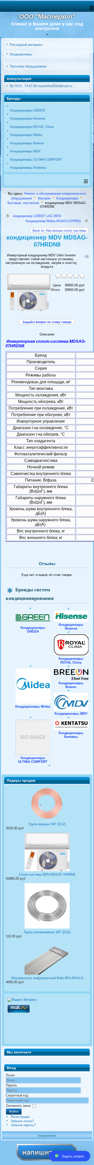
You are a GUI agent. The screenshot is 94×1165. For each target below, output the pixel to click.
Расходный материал (26, 45)
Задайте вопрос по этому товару (47, 322)
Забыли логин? (22, 1121)
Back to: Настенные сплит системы (59, 230)
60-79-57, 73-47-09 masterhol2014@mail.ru (41, 86)
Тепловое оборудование (28, 66)
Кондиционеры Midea (26, 135)
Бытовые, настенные (23, 203)
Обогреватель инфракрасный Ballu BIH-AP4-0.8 (47, 978)
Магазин (44, 198)
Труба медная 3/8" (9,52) (47, 824)
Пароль (11, 1085)
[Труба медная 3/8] (47, 820)
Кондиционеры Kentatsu (28, 167)
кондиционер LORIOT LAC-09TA (37, 216)
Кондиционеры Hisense (27, 118)
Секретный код (17, 1095)
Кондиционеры (21, 54)
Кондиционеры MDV (25, 151)
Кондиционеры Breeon (27, 143)
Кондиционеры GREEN (27, 110)
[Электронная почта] (86, 257)
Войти (13, 1111)
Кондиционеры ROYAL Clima (31, 127)
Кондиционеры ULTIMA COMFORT (36, 159)
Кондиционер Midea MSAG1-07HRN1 (53, 221)
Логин (10, 1075)
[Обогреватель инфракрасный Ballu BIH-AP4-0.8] (47, 974)
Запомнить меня (18, 1106)
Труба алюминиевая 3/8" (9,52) (47, 932)
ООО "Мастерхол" (47, 16)
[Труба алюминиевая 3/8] (47, 928)
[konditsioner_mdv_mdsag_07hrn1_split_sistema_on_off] (29, 311)
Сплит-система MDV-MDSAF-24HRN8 (47, 874)
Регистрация (20, 1117)
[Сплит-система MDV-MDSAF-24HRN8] (47, 871)
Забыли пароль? (23, 1125)
